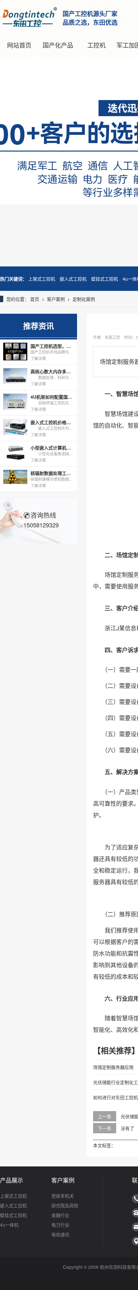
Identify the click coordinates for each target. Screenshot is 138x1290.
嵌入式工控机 (73, 278)
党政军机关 (62, 1196)
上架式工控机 (41, 278)
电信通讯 (60, 1234)
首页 (34, 299)
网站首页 (19, 45)
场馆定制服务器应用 (113, 1067)
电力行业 (60, 1224)
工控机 (96, 45)
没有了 (127, 1128)
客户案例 (56, 299)
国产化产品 (58, 45)
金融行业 (60, 1215)
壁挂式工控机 (104, 278)
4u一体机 (9, 1224)
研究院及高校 (64, 1205)
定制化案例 (84, 299)
